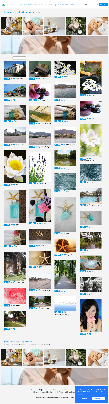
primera (6, 342)
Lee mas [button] (80, 394)
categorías (23, 5)
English (36, 392)
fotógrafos (69, 5)
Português (62, 392)
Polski (56, 392)
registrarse (103, 4)
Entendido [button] (98, 398)
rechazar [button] (84, 398)
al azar (49, 5)
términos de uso (67, 390)
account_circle (14, 79)
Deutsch (43, 392)
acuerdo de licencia (55, 390)
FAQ (55, 5)
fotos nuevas (33, 5)
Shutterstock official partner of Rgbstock (45, 397)
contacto (60, 5)
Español (49, 392)
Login (77, 5)
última (30, 342)
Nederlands (71, 392)
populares (42, 5)
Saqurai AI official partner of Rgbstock (64, 397)
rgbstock (9, 5)
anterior (12, 342)
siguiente (25, 342)
